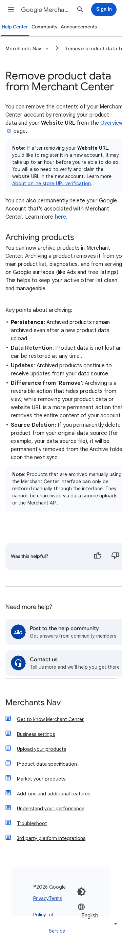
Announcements (79, 27)
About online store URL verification (51, 183)
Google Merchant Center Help (46, 10)
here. (61, 217)
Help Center (15, 27)
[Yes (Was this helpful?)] (97, 556)
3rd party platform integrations (51, 838)
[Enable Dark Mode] (81, 892)
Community (45, 27)
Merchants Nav (33, 703)
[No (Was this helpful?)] (115, 556)
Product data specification (47, 764)
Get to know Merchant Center (50, 719)
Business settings (36, 734)
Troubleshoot (32, 823)
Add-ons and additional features (53, 794)
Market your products (41, 779)
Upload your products (41, 749)
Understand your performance (50, 809)
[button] (11, 9)
